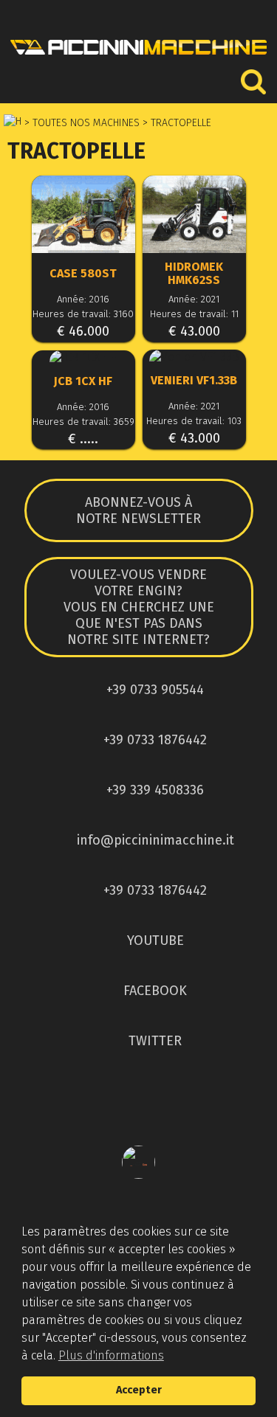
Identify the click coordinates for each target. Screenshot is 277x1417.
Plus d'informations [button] (111, 1355)
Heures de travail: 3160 (83, 313)
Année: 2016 (83, 299)
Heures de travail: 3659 (83, 421)
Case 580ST (83, 273)
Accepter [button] (139, 1390)
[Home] (138, 58)
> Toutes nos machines (80, 123)
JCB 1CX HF (83, 381)
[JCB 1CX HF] (83, 357)
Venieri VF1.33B (194, 380)
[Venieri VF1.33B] (194, 357)
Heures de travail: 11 (194, 313)
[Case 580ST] (83, 216)
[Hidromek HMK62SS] (194, 216)
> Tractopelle (175, 123)
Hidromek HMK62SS (194, 273)
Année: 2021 (193, 299)
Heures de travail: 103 (194, 420)
